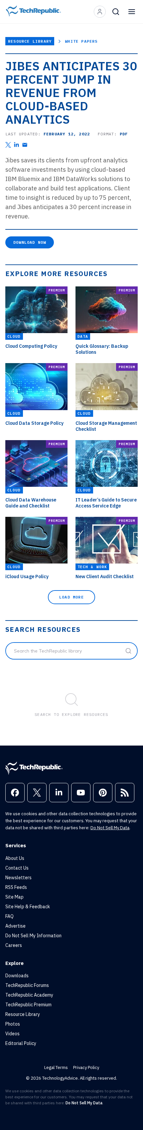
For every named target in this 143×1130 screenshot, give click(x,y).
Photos (12, 1024)
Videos (12, 1034)
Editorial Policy (20, 1043)
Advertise (15, 926)
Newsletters (18, 878)
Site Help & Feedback (27, 907)
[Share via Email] (25, 145)
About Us (14, 858)
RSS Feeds (16, 887)
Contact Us (17, 868)
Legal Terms (56, 1067)
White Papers (81, 41)
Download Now (29, 242)
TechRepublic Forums (27, 985)
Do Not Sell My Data (109, 828)
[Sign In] (100, 12)
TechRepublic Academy (29, 995)
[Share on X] (8, 145)
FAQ (9, 916)
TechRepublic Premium (28, 1005)
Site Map (14, 897)
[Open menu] (132, 12)
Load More (71, 597)
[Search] (116, 12)
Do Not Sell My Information (33, 936)
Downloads (17, 976)
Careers (13, 945)
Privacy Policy (86, 1067)
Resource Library (30, 41)
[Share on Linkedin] (16, 145)
